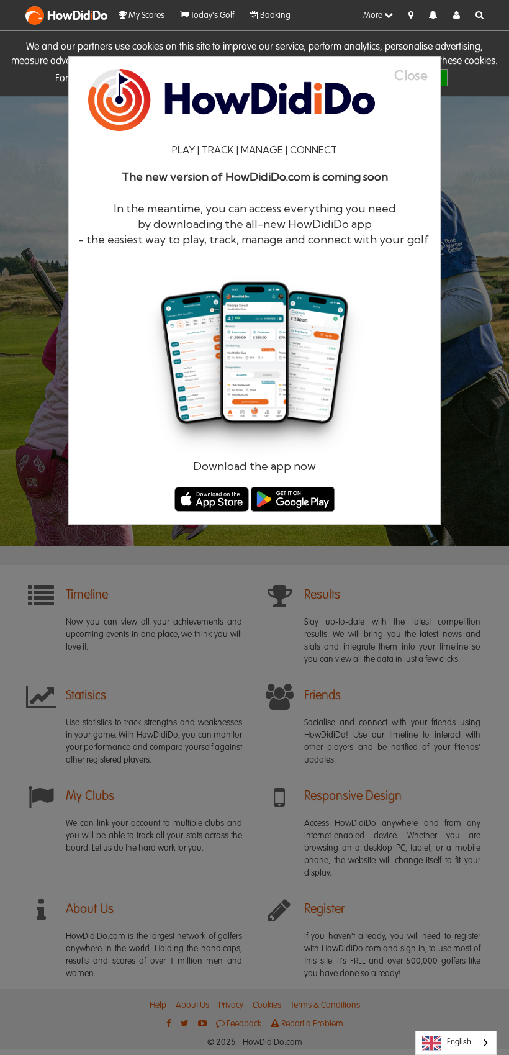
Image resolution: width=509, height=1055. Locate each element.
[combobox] (456, 1043)
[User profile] (456, 15)
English (459, 1042)
